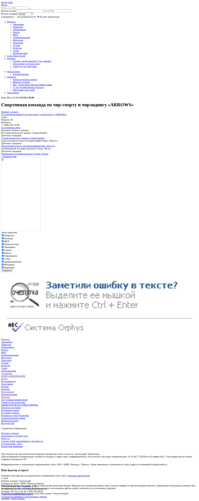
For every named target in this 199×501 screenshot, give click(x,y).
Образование (19, 29)
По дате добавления (49, 17)
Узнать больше (17, 498)
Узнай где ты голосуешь (25, 66)
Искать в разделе (9, 14)
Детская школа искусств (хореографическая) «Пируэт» (28, 146)
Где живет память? (10, 413)
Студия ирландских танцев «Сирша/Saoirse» (23, 138)
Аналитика (6, 373)
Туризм (16, 45)
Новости (11, 22)
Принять (5, 498)
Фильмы (5, 389)
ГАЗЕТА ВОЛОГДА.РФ (13, 376)
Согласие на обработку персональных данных (24, 496)
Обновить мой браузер (79, 475)
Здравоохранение (21, 37)
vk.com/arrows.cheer (10, 127)
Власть (16, 32)
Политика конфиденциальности (17, 494)
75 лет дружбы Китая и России (28, 87)
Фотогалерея (13, 71)
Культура (17, 48)
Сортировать (7, 17)
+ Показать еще (8, 156)
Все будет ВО (8, 423)
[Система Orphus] (99, 337)
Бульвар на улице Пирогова (15, 415)
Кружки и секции (10, 433)
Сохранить (7, 270)
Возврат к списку (10, 112)
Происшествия (20, 53)
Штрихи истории (21, 82)
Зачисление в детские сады (26, 64)
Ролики (5, 386)
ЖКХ (15, 35)
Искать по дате (8, 11)
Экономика (18, 24)
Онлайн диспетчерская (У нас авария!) (32, 61)
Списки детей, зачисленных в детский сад (22, 441)
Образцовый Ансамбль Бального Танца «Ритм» (25, 154)
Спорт (16, 50)
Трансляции (13, 92)
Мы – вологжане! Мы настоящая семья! (32, 85)
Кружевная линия (10, 410)
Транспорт (18, 43)
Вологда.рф (7, 2)
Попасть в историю (11, 407)
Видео (4, 379)
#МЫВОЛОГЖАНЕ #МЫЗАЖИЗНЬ (19, 405)
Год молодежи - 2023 (11, 444)
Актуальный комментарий (14, 400)
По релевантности (27, 17)
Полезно (11, 58)
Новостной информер (12, 446)
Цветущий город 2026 (24, 90)
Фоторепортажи (21, 74)
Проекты (11, 77)
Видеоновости (8, 381)
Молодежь (18, 40)
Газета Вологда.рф (16, 56)
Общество (18, 27)
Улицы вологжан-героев (25, 79)
